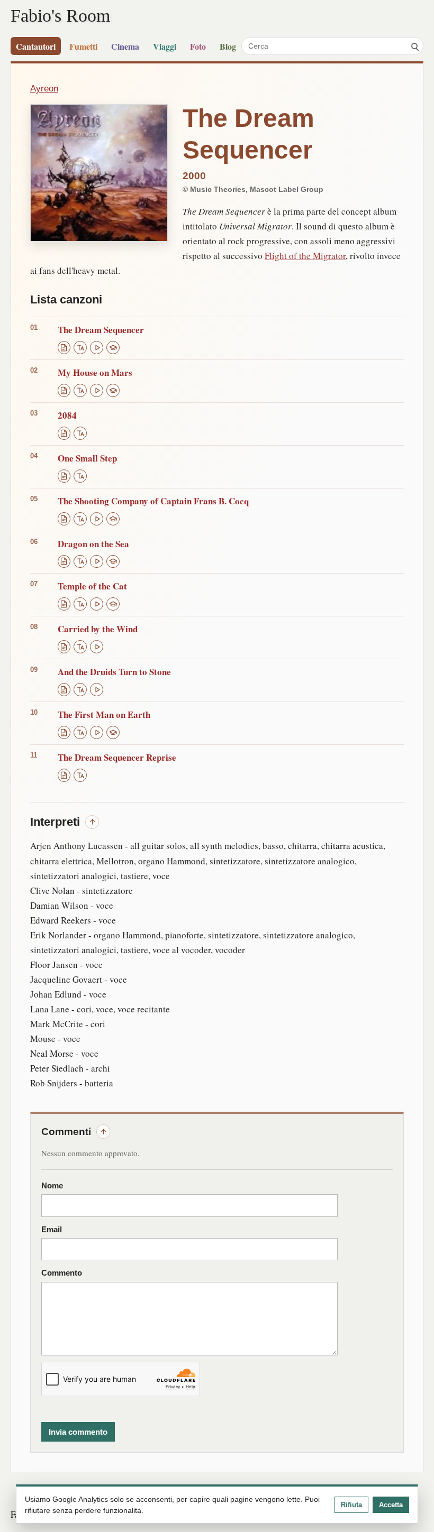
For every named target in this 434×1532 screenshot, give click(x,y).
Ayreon (44, 88)
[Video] (96, 347)
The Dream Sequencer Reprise (117, 757)
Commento (61, 1273)
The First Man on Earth (104, 714)
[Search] (414, 46)
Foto (198, 46)
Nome (52, 1186)
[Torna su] (92, 822)
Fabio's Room (60, 15)
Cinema (125, 46)
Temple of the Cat (92, 586)
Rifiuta (351, 1505)
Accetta (391, 1505)
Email (51, 1229)
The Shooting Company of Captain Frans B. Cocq (153, 500)
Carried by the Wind (98, 628)
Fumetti (83, 46)
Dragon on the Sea (93, 543)
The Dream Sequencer (101, 329)
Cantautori (36, 46)
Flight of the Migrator (305, 256)
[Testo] (64, 347)
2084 (67, 415)
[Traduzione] (80, 347)
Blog (228, 46)
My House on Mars (95, 372)
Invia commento (78, 1431)
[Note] (113, 347)
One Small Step (87, 458)
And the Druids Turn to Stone (114, 671)
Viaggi (164, 46)
